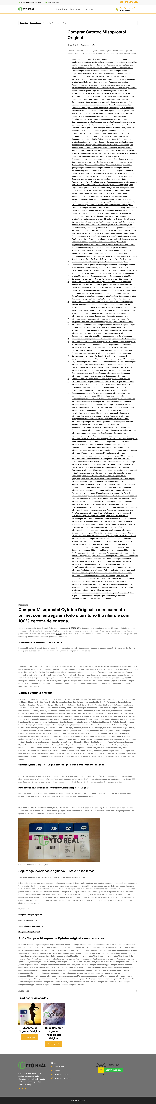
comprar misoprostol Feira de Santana (91, 393)
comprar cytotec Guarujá (110, 159)
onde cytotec (82, 596)
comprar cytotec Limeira (111, 188)
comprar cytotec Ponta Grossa (97, 242)
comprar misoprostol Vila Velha (112, 581)
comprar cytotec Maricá (110, 199)
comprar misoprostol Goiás (97, 404)
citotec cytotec (126, 62)
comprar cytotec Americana (90, 88)
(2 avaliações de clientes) (86, 45)
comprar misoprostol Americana (114, 322)
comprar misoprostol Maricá (115, 456)
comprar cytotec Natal (118, 210)
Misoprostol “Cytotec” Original (29, 1029)
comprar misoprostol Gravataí (90, 407)
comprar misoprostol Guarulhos (99, 410)
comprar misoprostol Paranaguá (112, 487)
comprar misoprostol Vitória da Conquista (102, 584)
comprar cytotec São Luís (99, 287)
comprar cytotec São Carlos (104, 276)
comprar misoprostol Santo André (102, 539)
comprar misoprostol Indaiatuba (101, 416)
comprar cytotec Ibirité (110, 162)
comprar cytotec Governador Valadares (97, 156)
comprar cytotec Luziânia (108, 190)
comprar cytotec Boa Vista (90, 108)
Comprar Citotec (35, 23)
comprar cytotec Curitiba (106, 136)
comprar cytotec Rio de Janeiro (110, 256)
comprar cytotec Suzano (87, 296)
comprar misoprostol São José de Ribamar (92, 550)
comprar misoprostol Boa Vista (112, 345)
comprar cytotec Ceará (86, 131)
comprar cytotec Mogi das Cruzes (95, 208)
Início (22, 23)
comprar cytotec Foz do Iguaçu (91, 150)
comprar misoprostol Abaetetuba (96, 313)
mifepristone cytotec (102, 593)
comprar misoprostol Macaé (112, 447)
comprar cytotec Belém (104, 102)
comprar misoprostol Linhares (98, 444)
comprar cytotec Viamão (110, 307)
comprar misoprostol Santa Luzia (91, 536)
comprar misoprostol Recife (91, 516)
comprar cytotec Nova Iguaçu (113, 216)
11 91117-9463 (125, 10)
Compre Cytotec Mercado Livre (30, 926)
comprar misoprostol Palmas (89, 484)
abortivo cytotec (95, 59)
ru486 (83, 599)
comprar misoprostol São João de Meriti (93, 547)
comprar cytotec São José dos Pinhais (110, 285)
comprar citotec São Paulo (108, 76)
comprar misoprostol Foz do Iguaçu (92, 399)
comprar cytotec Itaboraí (87, 168)
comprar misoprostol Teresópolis (91, 573)
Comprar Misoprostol (68, 376)
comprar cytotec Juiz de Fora (90, 185)
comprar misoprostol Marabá (99, 453)
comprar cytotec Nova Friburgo (90, 216)
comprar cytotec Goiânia (120, 153)
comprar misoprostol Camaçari (103, 353)
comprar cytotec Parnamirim (90, 230)
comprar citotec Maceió (87, 71)
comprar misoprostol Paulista (87, 496)
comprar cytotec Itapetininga (115, 170)
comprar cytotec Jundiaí (110, 185)
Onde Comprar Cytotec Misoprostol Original (54, 1033)
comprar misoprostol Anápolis (102, 325)
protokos (105, 596)
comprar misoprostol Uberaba (100, 576)
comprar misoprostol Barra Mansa (89, 336)
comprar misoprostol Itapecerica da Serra (101, 422)
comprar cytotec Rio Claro (87, 256)
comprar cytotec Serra (115, 290)
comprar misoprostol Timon (115, 573)
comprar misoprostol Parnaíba (103, 490)
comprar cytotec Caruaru (88, 125)
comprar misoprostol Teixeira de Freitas (103, 570)
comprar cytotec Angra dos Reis (90, 91)
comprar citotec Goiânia (112, 68)
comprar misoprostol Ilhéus (112, 413)
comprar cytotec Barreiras (109, 99)
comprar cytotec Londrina (88, 190)
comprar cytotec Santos (86, 273)
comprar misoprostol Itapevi (92, 424)
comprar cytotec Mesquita (110, 205)
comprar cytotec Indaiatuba (108, 165)
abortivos (105, 59)
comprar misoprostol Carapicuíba (116, 362)
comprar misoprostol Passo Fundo (94, 493)
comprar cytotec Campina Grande (100, 116)
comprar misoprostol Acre (119, 313)
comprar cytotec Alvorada (90, 85)
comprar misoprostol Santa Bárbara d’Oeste (96, 533)
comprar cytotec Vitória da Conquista (108, 310)
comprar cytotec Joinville (87, 182)
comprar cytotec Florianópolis (107, 148)
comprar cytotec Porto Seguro (88, 245)
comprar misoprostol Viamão (89, 581)
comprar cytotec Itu (117, 173)
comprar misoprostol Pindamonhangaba (100, 501)
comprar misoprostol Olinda (117, 479)
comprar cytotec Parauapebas (110, 228)
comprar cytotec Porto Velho (111, 245)
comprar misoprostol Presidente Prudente (98, 513)
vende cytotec (105, 599)
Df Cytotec (126, 587)
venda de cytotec (93, 599)
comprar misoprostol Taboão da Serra (115, 567)
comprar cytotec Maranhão (90, 199)
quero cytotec (114, 596)
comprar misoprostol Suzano (89, 567)
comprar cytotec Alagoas (105, 82)
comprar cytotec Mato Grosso (107, 202)
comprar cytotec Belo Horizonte (88, 105)
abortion (80, 59)
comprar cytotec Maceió (105, 193)
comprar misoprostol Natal (110, 470)
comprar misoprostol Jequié (95, 433)
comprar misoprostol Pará (110, 484)
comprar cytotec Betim (109, 105)
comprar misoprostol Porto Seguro (117, 507)
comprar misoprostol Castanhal (91, 367)
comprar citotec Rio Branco (87, 73)
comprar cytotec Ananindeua (112, 88)
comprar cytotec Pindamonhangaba (89, 239)
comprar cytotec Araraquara (111, 96)
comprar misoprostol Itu (94, 427)
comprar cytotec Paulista (93, 233)
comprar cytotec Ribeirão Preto (99, 253)
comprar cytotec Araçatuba (107, 93)
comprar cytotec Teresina (116, 299)
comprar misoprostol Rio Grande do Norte (94, 524)
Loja (26, 23)
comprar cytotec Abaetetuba (100, 79)
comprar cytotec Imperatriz (87, 165)
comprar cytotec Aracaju (87, 93)
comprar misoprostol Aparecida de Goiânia (95, 327)
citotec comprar (114, 62)
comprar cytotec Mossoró (99, 210)
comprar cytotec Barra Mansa (87, 99)
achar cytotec (84, 62)
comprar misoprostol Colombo (111, 373)
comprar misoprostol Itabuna (111, 419)
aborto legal (118, 59)
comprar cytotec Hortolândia (91, 162)
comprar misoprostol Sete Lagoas (112, 561)
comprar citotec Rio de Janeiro (110, 73)
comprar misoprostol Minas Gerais (102, 464)
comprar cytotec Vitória (85, 310)
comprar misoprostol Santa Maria (116, 536)
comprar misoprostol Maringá (97, 459)
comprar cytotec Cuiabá (88, 136)
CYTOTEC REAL (75, 628)
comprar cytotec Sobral (91, 293)
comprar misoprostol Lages (88, 442)
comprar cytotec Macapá (86, 193)
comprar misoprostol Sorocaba (98, 564)
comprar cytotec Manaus (86, 196)
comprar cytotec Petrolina (92, 236)
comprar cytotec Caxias (108, 128)
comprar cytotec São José (116, 279)
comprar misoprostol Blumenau (88, 345)
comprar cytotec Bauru (86, 102)
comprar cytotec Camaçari (117, 113)
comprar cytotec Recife (110, 250)
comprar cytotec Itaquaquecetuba (96, 173)
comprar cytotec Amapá (109, 85)
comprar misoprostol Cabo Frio (104, 350)
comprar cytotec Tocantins (115, 302)
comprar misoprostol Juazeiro (112, 436)
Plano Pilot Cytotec (95, 596)
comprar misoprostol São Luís (119, 556)
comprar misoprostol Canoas (92, 362)
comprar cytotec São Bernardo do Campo (111, 273)
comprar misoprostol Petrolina (93, 499)
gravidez (81, 590)
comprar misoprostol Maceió (98, 450)
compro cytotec (89, 587)
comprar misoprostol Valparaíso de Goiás (96, 578)
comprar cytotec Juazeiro (107, 182)
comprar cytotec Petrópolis (112, 236)
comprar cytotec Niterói (94, 213)
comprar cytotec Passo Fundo (112, 230)
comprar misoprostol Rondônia (110, 527)
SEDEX (58, 634)
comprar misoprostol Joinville (89, 436)
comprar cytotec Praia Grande (94, 247)
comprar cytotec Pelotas (112, 233)
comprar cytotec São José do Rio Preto (110, 282)
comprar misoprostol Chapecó (88, 373)
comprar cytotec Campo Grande (92, 119)
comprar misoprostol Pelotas (110, 496)
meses (91, 593)
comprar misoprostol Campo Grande (94, 359)
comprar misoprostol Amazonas (89, 322)
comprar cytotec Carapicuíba (111, 122)
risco (79, 599)
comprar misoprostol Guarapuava (115, 407)
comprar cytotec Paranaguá (88, 228)
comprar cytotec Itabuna (106, 168)
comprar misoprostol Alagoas (110, 316)
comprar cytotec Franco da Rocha (98, 153)
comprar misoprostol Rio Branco (116, 519)
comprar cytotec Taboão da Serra (110, 296)
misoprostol (114, 593)
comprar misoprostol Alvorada (101, 319)
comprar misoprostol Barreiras (114, 336)
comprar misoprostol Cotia (99, 376)
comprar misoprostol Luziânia (90, 447)
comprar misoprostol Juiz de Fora (108, 439)
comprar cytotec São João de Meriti (92, 279)
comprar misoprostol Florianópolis (95, 396)
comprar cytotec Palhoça (117, 222)
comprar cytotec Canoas (90, 122)
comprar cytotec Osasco (98, 222)
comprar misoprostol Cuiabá (89, 379)
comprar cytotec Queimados (90, 250)
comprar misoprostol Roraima (103, 530)
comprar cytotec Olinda (100, 219)
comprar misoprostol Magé (120, 450)
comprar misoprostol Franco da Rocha (109, 402)
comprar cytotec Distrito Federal (91, 139)
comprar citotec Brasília (118, 65)
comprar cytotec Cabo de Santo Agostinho (100, 111)
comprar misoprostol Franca (117, 399)
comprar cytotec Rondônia (105, 262)
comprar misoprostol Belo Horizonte (105, 342)
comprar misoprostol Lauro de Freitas (113, 442)
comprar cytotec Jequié (99, 179)
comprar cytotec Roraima (92, 265)
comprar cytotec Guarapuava (89, 159)
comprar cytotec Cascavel (108, 125)
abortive (86, 59)
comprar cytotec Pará (92, 225)
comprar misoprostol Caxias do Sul (100, 370)
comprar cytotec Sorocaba (110, 293)
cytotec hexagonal (115, 587)
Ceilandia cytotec (101, 62)
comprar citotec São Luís (88, 76)
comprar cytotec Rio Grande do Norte (92, 259)
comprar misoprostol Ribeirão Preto (90, 519)
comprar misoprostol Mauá (119, 462)
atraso (92, 62)
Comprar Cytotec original (118, 219)
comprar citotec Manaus (105, 71)
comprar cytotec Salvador (112, 265)
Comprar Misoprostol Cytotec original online (111, 382)
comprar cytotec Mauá (91, 205)
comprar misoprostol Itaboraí (89, 419)
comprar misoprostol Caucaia (114, 367)
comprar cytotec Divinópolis (114, 139)
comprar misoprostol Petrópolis (117, 499)
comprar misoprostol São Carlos (96, 544)
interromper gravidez (92, 590)
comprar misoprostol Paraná (89, 487)
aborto (111, 59)
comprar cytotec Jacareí (101, 176)
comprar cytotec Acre (120, 79)
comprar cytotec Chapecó (105, 131)
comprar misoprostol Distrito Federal (102, 384)
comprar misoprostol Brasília (106, 347)
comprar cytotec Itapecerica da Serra (89, 170)
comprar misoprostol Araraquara (101, 333)
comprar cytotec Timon (96, 302)
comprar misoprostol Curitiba (111, 379)
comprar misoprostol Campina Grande (96, 356)
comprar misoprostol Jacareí (92, 430)
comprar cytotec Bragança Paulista (113, 108)
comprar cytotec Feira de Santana (113, 145)
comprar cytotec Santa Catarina (101, 268)
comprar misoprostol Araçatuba (90, 330)
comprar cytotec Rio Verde (84, 262)
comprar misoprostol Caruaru (99, 365)
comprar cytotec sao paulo (119, 287)
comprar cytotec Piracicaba (113, 239)
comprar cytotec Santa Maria (87, 270)
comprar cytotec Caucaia (89, 128)
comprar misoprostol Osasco (98, 481)
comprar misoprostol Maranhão (92, 456)
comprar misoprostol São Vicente (102, 559)
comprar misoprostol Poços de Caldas (94, 504)
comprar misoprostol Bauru (97, 339)
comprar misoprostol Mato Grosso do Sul (93, 462)
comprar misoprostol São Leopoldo (94, 556)
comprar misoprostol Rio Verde (86, 527)
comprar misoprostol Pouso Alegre (103, 510)
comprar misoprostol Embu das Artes (91, 390)
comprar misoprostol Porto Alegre (90, 507)
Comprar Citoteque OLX (27, 920)
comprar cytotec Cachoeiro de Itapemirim (91, 113)
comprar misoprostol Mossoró (88, 470)
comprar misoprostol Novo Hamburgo (91, 479)
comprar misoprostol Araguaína (114, 330)
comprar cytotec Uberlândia (95, 305)
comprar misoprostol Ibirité (91, 413)
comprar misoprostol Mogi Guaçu (93, 467)
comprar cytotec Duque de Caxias (99, 142)
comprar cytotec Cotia (108, 133)
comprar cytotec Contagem (89, 133)
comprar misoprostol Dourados (92, 387)
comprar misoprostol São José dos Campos (96, 553)
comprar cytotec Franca (112, 150)
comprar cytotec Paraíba (109, 225)
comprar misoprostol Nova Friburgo (92, 476)
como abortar (84, 65)
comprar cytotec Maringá (86, 202)
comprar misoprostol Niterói (89, 473)
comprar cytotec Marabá (105, 196)
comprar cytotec (83, 79)
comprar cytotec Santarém (108, 270)
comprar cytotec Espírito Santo (88, 145)
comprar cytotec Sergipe (97, 290)
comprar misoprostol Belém (119, 339)
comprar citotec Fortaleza (93, 68)
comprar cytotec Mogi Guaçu (119, 208)
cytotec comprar (101, 587)
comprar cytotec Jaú (82, 179)
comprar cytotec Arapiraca (90, 96)
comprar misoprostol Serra (88, 561)
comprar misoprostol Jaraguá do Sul (117, 430)
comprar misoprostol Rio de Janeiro (102, 521)
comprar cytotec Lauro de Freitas (89, 188)
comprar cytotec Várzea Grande (88, 307)
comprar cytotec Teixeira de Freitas (92, 299)
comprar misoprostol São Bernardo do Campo (95, 541)
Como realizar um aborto (99, 65)
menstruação (83, 593)
